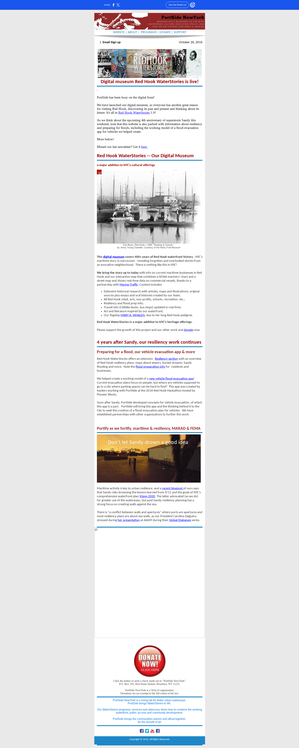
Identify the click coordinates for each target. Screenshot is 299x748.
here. (144, 147)
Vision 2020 (147, 496)
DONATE (165, 32)
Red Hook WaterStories (134, 112)
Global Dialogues (180, 520)
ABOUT (132, 32)
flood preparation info (150, 367)
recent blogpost (172, 488)
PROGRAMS (149, 32)
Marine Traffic (129, 284)
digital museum (113, 257)
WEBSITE (119, 32)
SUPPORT (180, 32)
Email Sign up (112, 42)
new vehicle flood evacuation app (171, 378)
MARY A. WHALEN (133, 315)
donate (188, 330)
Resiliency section (166, 359)
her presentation (129, 520)
